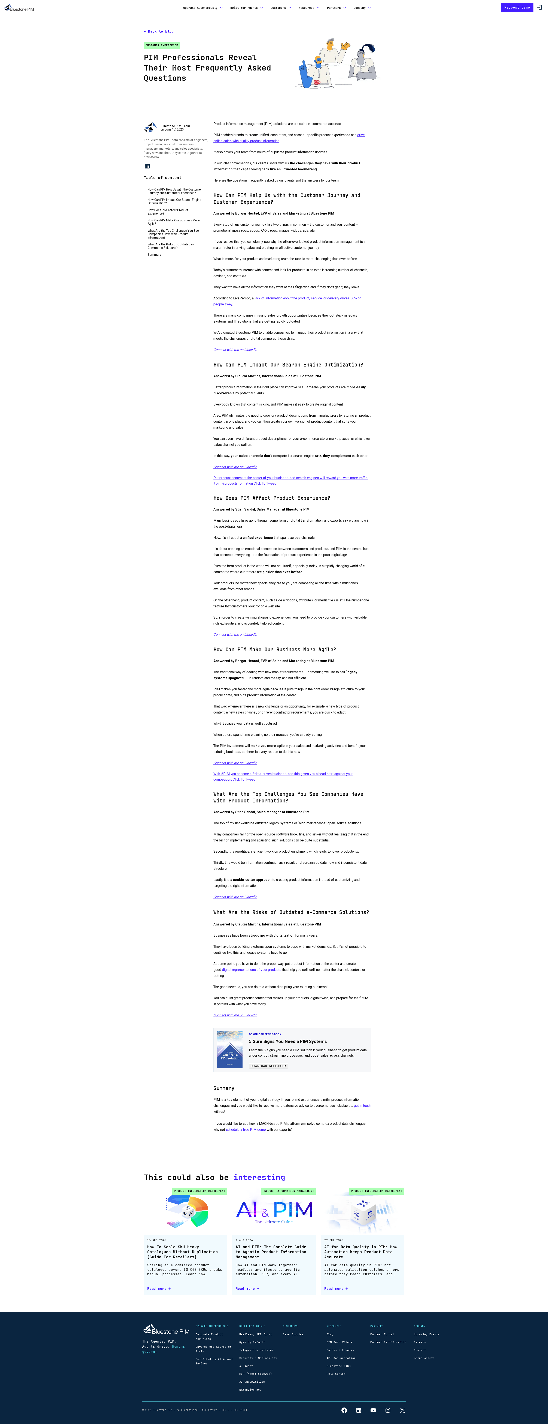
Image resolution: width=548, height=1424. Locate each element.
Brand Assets (424, 1358)
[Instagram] (387, 1410)
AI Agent (246, 1366)
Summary (154, 254)
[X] (402, 1410)
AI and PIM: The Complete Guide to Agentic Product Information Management (271, 1251)
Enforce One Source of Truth (214, 1349)
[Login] (539, 7)
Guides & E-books (340, 1350)
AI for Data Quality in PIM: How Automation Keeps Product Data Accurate (360, 1251)
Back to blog (161, 31)
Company (360, 8)
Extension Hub (250, 1389)
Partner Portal (382, 1334)
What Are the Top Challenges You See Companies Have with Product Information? (173, 234)
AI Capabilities (252, 1381)
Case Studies (293, 1334)
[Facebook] (344, 1410)
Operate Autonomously (200, 8)
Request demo (517, 7)
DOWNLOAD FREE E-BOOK (268, 1066)
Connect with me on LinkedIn (235, 350)
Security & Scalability (258, 1358)
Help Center (336, 1374)
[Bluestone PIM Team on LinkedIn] (147, 166)
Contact (420, 1350)
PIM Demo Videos (339, 1342)
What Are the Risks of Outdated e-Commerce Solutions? (171, 246)
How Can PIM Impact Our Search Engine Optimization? (174, 201)
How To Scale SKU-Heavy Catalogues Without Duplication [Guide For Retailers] (182, 1251)
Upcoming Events (427, 1334)
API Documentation (341, 1358)
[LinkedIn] (358, 1410)
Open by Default (252, 1342)
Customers (278, 8)
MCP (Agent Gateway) (255, 1374)
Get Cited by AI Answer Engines (214, 1361)
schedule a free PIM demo (246, 1130)
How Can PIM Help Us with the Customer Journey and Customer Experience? (175, 191)
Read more (157, 1288)
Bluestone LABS (339, 1366)
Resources (306, 8)
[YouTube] (373, 1410)
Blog (330, 1334)
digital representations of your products (251, 970)
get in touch (362, 1106)
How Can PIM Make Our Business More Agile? (174, 222)
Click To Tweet (265, 483)
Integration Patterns (256, 1350)
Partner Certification (388, 1342)
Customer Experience (162, 45)
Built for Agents (244, 8)
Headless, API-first (255, 1334)
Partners (334, 8)
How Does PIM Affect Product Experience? (168, 211)
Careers (420, 1342)
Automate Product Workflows (209, 1336)
